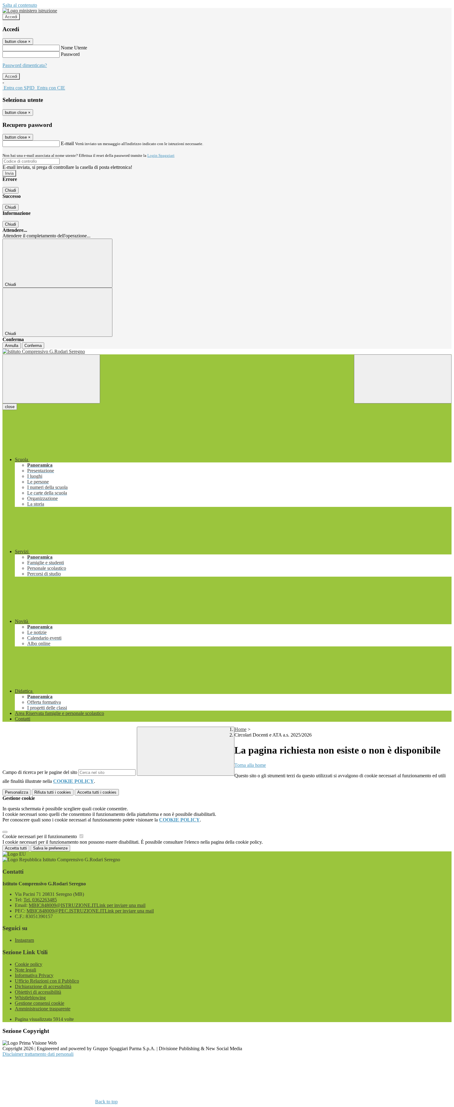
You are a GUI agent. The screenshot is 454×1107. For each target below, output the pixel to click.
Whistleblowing (30, 997)
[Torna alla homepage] (227, 351)
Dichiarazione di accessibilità (43, 986)
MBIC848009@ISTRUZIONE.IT (87, 905)
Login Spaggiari (160, 155)
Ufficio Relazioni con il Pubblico (47, 981)
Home (240, 729)
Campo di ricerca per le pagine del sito (39, 772)
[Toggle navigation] (51, 378)
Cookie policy (28, 964)
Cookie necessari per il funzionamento (40, 836)
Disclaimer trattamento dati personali (38, 1054)
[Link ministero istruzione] (29, 10)
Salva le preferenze (50, 848)
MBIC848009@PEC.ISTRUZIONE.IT (90, 910)
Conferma (33, 345)
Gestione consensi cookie (39, 1003)
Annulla (11, 345)
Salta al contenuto (19, 5)
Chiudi (10, 190)
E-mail (67, 143)
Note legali (25, 969)
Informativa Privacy (34, 975)
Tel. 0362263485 (40, 899)
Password (70, 54)
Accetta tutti (96, 792)
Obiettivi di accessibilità (38, 992)
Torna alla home (250, 765)
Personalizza (16, 792)
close (10, 406)
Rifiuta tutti (52, 792)
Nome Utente (74, 47)
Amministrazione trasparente (42, 1008)
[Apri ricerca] (403, 378)
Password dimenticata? (24, 65)
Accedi (11, 17)
